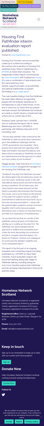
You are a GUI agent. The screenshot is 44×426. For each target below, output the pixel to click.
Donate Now (8, 383)
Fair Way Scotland (9, 6)
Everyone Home (9, 10)
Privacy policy (32, 421)
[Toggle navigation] (39, 19)
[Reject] (41, 417)
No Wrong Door (8, 2)
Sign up (6, 362)
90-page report (22, 91)
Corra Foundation (11, 77)
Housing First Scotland (30, 6)
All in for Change (25, 2)
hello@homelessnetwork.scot (21, 329)
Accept (9, 421)
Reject (19, 421)
